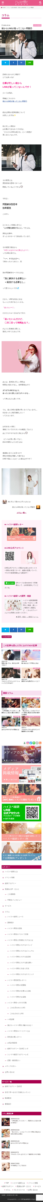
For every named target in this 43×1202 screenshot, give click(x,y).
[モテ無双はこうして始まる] (6, 1167)
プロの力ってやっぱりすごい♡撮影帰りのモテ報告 (26, 1154)
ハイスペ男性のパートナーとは (18, 1031)
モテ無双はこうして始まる (18, 1165)
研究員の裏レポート (14, 1037)
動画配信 (8, 1098)
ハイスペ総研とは (11, 871)
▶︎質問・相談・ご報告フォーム (27, 617)
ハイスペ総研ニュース (15, 916)
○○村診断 (10, 1019)
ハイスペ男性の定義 (14, 928)
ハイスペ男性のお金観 (18, 997)
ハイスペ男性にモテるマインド (21, 945)
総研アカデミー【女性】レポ (17, 1048)
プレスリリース (19, 1190)
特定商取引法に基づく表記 (12, 1195)
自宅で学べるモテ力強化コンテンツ (17, 1092)
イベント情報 (9, 877)
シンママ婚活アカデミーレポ (17, 1054)
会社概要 (3, 1195)
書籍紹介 (8, 1104)
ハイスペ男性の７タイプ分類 (17, 934)
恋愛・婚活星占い (13, 1060)
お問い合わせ (9, 1072)
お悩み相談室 (7, 636)
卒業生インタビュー (14, 900)
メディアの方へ (10, 1066)
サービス (8, 906)
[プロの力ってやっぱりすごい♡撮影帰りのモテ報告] (6, 1155)
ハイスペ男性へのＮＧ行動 (17, 1002)
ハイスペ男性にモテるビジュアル (22, 951)
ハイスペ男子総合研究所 (23, 1199)
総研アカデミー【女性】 (13, 1086)
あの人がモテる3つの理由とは (19, 1143)
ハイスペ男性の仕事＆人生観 (20, 991)
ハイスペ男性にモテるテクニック (22, 974)
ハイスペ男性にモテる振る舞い (21, 962)
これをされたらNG (17, 1013)
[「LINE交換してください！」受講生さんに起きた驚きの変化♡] (6, 1122)
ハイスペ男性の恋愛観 (18, 985)
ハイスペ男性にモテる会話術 (20, 957)
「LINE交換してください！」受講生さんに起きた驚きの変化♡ (26, 1121)
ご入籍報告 (11, 894)
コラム (7, 912)
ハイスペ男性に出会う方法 (19, 968)
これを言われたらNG (17, 1007)
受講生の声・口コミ (12, 889)
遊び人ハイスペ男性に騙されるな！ (20, 1025)
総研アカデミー (10, 883)
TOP (7, 1183)
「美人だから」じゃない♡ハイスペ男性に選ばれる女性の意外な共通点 (26, 1133)
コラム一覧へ (21, 513)
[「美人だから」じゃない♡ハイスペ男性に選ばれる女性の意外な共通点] (6, 1133)
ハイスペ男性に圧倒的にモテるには (20, 940)
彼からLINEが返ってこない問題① (15, 101)
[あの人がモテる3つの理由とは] (6, 1144)
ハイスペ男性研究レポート (17, 980)
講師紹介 (10, 922)
